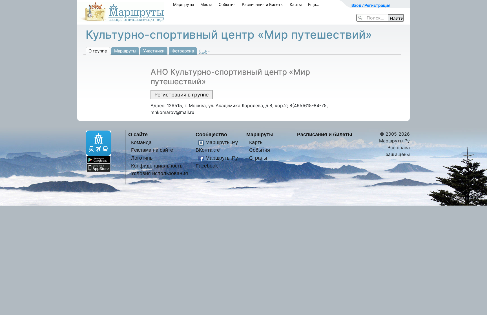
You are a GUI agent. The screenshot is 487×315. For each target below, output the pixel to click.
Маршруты (183, 4)
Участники (154, 51)
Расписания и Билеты (263, 4)
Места (206, 4)
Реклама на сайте (152, 150)
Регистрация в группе (181, 95)
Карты (296, 4)
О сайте (138, 134)
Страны (258, 158)
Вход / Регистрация (370, 5)
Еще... (313, 4)
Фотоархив (183, 51)
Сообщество (211, 134)
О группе (97, 51)
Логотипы (142, 158)
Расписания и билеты (324, 134)
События (227, 4)
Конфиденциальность (156, 166)
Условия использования (159, 173)
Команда (141, 142)
